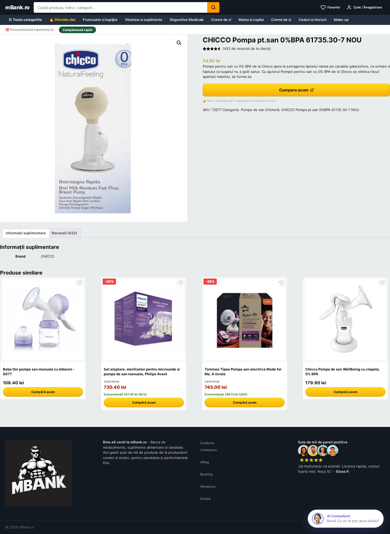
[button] (179, 43)
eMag (204, 462)
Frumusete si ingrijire (100, 19)
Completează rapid (77, 30)
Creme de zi (221, 19)
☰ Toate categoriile (25, 19)
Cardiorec (207, 443)
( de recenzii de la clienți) (247, 48)
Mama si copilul (251, 19)
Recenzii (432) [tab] (64, 233)
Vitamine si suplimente (143, 19)
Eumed (205, 499)
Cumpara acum (294, 89)
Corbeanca (208, 450)
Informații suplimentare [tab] (26, 233)
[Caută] (213, 7)
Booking (206, 474)
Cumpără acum (43, 392)
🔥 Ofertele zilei (62, 19)
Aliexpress (207, 486)
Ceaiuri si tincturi (312, 19)
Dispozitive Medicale (187, 19)
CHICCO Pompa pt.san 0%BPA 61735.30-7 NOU (320, 110)
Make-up (341, 19)
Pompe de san (253, 110)
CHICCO (47, 256)
